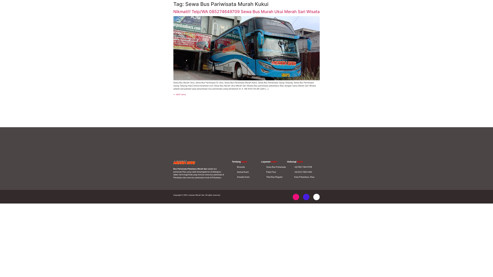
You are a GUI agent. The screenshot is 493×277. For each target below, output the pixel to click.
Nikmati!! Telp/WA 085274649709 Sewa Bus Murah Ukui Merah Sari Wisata (246, 11)
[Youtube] (316, 197)
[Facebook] (306, 197)
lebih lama (179, 94)
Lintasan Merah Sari (196, 195)
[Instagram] (296, 197)
